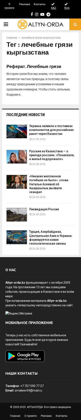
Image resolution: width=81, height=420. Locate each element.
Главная (15, 415)
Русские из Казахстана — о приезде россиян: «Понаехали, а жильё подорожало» (51, 155)
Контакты (39, 4)
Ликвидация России (44, 209)
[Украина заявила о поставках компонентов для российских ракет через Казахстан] (16, 131)
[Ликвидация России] (16, 215)
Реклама (24, 4)
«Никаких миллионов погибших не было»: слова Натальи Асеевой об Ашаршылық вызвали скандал (48, 184)
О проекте (9, 6)
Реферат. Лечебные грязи (33, 66)
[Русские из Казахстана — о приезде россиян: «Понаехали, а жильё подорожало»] (16, 157)
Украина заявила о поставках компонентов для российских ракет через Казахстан (51, 129)
